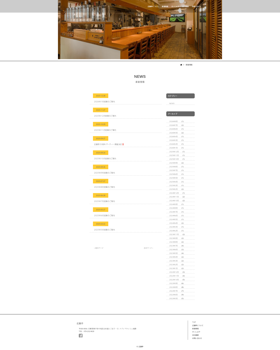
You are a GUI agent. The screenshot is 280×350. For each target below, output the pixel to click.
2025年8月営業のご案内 (104, 187)
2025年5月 (173, 178)
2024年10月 (174, 200)
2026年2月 (173, 144)
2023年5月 (173, 253)
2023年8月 (173, 242)
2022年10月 (174, 279)
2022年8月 (173, 287)
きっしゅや (175, 6)
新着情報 (165, 6)
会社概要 (185, 6)
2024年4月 (173, 223)
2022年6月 (173, 294)
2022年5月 (173, 298)
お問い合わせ (196, 6)
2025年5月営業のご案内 (104, 229)
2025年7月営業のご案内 (104, 201)
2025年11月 (174, 155)
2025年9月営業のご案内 (104, 172)
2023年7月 (173, 245)
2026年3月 (173, 140)
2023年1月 (173, 268)
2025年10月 (174, 159)
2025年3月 (173, 185)
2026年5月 (173, 133)
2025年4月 (173, 181)
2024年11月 (174, 196)
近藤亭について (153, 6)
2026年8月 (173, 121)
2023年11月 (174, 234)
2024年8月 (173, 208)
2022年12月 (174, 272)
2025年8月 (173, 166)
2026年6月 (173, 129)
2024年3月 (173, 227)
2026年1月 (173, 148)
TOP (194, 322)
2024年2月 (173, 230)
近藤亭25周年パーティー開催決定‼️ (109, 144)
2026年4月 (173, 136)
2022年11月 (174, 276)
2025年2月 (173, 189)
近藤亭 (78, 6)
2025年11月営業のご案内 (105, 130)
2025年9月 (173, 163)
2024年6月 (173, 215)
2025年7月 (173, 170)
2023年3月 (173, 261)
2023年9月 (173, 238)
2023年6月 (173, 249)
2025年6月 (173, 174)
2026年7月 (173, 125)
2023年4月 (173, 257)
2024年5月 (173, 219)
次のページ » (148, 248)
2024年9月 (173, 204)
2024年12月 (174, 193)
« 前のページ (98, 248)
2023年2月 (173, 264)
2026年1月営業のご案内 (104, 101)
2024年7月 (173, 212)
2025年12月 (174, 151)
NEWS (171, 103)
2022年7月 (173, 291)
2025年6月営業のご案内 (104, 215)
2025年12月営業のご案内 (105, 115)
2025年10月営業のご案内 (105, 158)
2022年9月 (173, 283)
